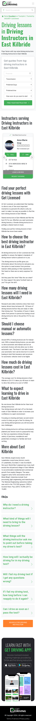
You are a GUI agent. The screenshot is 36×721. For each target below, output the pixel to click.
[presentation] (4, 157)
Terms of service (13, 719)
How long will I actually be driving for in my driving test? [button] (18, 560)
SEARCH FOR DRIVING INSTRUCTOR (18, 623)
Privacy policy (24, 719)
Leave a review (18, 172)
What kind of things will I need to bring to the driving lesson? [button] (17, 522)
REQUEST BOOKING (18, 176)
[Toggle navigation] (32, 3)
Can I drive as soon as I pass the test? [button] (16, 611)
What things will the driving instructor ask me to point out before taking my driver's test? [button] (17, 541)
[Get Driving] (10, 4)
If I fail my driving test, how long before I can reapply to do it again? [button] (15, 595)
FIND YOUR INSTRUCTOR (17, 103)
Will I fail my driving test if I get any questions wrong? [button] (18, 578)
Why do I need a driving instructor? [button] (16, 506)
